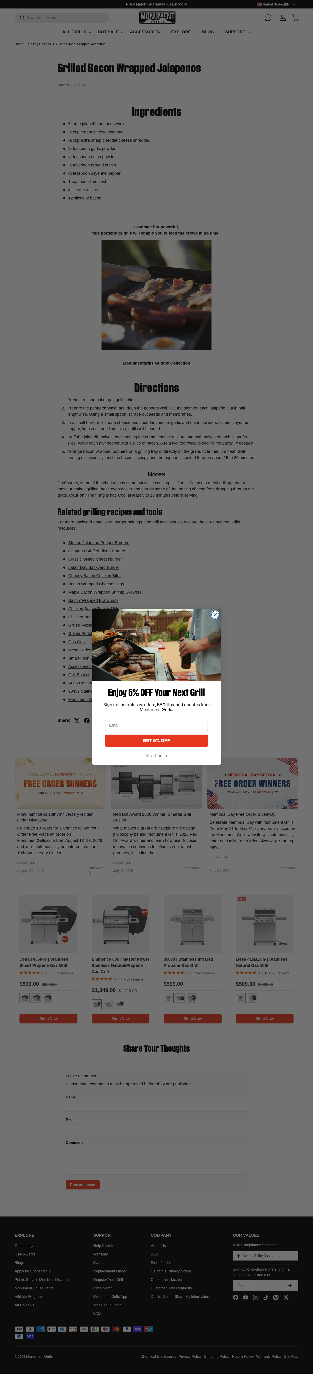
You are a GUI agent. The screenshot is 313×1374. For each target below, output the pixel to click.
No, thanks (156, 756)
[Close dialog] (215, 614)
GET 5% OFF (156, 741)
